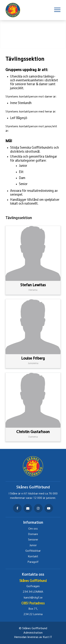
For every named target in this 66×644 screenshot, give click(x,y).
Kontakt (33, 556)
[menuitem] (55, 10)
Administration (33, 632)
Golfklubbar (33, 550)
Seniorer (33, 539)
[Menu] (55, 10)
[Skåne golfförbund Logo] (15, 10)
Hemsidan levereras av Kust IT (33, 637)
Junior (33, 545)
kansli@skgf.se (33, 597)
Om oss (33, 528)
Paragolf (32, 562)
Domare (33, 534)
